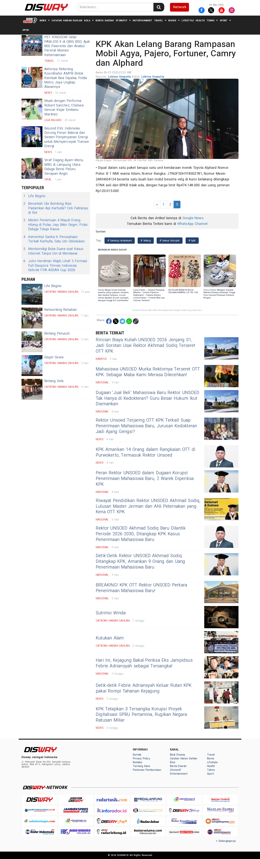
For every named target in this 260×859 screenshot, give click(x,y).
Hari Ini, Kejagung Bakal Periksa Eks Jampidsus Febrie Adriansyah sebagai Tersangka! (144, 663)
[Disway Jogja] (111, 821)
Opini (25, 30)
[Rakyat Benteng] (184, 832)
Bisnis (172, 20)
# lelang (146, 241)
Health (200, 20)
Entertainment (142, 20)
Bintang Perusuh (57, 333)
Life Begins (34, 196)
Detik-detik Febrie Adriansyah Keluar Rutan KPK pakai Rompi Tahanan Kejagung (144, 688)
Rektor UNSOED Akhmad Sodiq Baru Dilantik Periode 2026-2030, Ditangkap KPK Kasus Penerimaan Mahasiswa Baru (141, 534)
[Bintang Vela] (32, 389)
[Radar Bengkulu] (75, 832)
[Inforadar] (111, 810)
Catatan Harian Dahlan (67, 20)
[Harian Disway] (75, 799)
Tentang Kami (141, 766)
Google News (193, 218)
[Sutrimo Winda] (221, 617)
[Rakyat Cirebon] (220, 799)
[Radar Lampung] (148, 810)
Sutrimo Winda (111, 613)
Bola (87, 20)
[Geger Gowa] (32, 365)
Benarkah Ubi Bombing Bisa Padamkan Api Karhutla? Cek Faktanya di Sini (55, 208)
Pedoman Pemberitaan (147, 770)
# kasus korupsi (169, 241)
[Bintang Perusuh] (32, 341)
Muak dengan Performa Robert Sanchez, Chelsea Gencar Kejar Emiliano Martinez (64, 107)
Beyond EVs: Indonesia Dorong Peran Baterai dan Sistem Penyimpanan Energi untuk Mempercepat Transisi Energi (66, 137)
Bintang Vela (54, 381)
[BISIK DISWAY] (30, 20)
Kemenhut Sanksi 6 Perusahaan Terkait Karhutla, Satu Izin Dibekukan (54, 239)
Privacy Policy (141, 759)
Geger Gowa (53, 357)
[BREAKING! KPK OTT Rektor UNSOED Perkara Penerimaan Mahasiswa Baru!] (221, 592)
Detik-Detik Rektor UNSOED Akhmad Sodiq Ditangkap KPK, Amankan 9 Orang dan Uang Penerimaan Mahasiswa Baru (140, 561)
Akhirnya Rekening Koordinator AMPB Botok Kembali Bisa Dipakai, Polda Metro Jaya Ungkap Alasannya (65, 78)
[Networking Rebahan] (32, 318)
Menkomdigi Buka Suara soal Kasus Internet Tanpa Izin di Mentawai (53, 251)
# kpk (192, 241)
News (43, 20)
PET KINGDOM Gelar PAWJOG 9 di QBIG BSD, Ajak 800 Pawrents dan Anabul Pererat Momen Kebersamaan (67, 46)
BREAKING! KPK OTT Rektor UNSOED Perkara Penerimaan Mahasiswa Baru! (141, 588)
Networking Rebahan (60, 309)
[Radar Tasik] (111, 799)
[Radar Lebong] (111, 832)
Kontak (137, 755)
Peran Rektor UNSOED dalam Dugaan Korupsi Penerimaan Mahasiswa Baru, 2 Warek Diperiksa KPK (145, 479)
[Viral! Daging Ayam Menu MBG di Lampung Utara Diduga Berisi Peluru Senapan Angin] (32, 168)
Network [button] (179, 7)
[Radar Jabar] (148, 821)
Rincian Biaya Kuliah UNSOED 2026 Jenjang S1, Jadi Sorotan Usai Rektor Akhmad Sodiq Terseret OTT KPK (145, 346)
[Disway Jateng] (184, 810)
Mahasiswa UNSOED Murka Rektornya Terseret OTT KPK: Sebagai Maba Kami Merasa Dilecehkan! (148, 372)
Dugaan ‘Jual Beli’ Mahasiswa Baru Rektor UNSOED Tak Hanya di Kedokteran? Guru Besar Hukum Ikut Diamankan (147, 398)
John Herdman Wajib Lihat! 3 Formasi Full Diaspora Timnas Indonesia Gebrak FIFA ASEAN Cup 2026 (55, 265)
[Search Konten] (159, 7)
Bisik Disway (177, 755)
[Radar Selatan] (220, 832)
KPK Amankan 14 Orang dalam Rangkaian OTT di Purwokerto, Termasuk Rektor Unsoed (145, 452)
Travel (158, 20)
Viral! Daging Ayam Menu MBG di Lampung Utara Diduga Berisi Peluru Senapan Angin (63, 167)
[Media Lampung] (148, 799)
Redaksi (137, 762)
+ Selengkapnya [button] (226, 841)
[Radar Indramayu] (184, 799)
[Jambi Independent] (39, 810)
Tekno (210, 20)
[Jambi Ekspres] (75, 810)
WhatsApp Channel (192, 223)
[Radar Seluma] (148, 832)
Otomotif (121, 20)
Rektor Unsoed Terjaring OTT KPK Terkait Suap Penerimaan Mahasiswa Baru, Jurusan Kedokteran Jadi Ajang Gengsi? (146, 426)
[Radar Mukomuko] (39, 832)
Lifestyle (188, 20)
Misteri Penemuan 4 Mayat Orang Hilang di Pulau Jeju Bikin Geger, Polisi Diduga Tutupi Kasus (55, 224)
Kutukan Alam (110, 638)
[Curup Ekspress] (220, 821)
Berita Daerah (105, 20)
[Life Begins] (32, 294)
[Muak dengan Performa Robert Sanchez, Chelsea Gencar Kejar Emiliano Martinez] (32, 109)
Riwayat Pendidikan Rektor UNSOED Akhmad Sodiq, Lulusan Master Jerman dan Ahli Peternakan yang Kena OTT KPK (148, 506)
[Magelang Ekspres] (220, 810)
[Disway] (39, 799)
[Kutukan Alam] (221, 642)
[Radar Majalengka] (75, 821)
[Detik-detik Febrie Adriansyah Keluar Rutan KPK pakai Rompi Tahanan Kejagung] (221, 692)
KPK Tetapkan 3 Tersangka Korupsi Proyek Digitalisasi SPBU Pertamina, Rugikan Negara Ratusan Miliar (141, 715)
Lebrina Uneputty (120, 77)
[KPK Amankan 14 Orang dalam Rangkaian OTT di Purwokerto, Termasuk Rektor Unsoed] (221, 456)
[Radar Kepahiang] (184, 821)
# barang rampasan (120, 241)
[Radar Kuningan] (39, 821)
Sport (223, 20)
